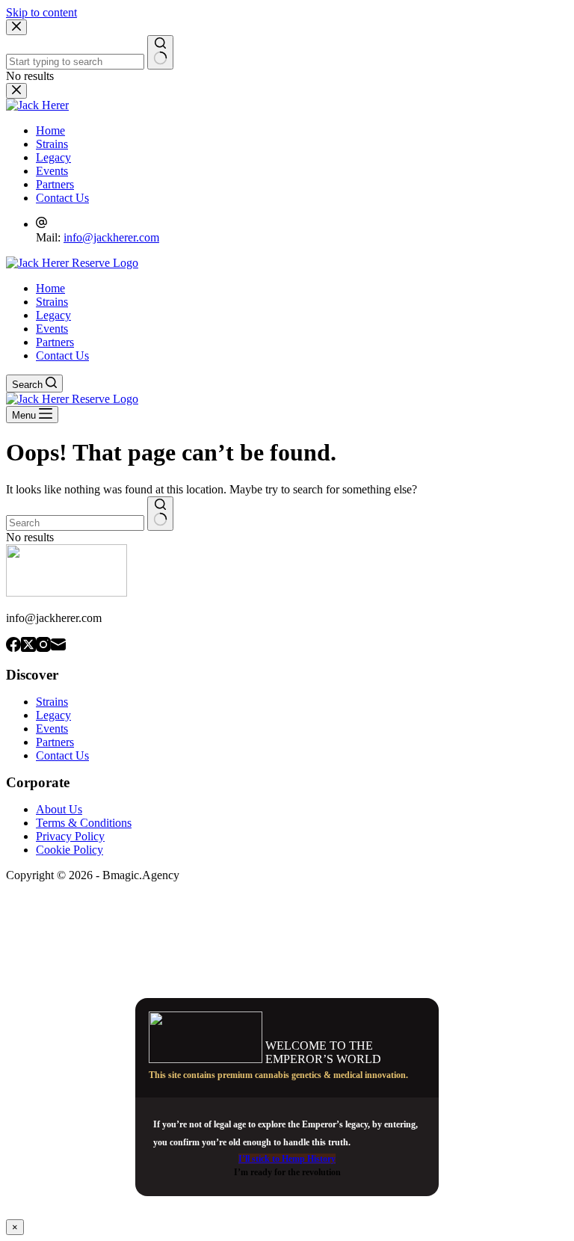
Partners (55, 342)
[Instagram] (43, 646)
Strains (52, 301)
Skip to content (41, 12)
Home (50, 288)
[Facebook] (13, 646)
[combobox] (75, 523)
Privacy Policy (70, 836)
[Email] (58, 646)
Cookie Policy (69, 849)
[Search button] (160, 513)
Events (52, 328)
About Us (59, 809)
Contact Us (62, 355)
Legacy (53, 315)
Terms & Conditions (84, 822)
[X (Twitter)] (28, 646)
